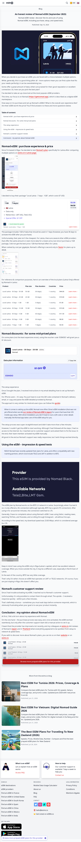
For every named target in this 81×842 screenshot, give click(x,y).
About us (37, 789)
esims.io (65, 626)
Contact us (59, 775)
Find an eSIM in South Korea (12, 800)
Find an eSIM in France (10, 793)
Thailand (26, 629)
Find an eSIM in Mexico (10, 812)
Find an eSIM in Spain (9, 804)
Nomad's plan (42, 150)
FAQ (35, 797)
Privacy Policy (71, 785)
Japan (14, 629)
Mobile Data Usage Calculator (45, 785)
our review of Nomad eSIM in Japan (37, 412)
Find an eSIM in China (9, 808)
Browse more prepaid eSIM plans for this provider (40, 661)
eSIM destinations (8, 785)
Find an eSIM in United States (13, 797)
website (64, 635)
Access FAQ (20, 772)
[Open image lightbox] (40, 51)
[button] (40, 214)
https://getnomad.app (38, 97)
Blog (35, 793)
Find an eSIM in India (9, 815)
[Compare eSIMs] (67, 3)
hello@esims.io (41, 810)
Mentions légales (73, 793)
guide (57, 403)
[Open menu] (3, 3)
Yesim (60, 247)
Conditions (70, 789)
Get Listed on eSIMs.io (44, 814)
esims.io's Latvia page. (27, 153)
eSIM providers (7, 789)
